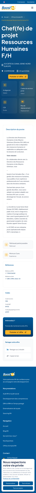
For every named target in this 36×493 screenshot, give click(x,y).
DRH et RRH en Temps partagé (13, 403)
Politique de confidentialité (11, 478)
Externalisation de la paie (11, 408)
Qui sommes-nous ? (10, 436)
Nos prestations (9, 388)
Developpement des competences (15, 399)
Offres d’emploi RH (9, 446)
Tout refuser (26, 483)
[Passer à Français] (4, 2)
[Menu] (32, 7)
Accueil (5, 426)
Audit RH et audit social (11, 394)
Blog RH (6, 431)
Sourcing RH (7, 413)
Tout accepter (18, 488)
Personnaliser (10, 483)
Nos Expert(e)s (8, 441)
